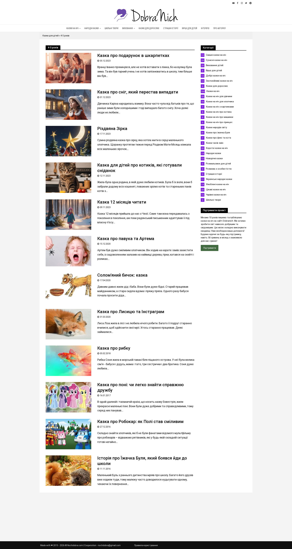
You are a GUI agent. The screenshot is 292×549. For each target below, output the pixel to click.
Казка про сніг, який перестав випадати (137, 92)
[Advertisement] (223, 304)
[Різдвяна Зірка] (68, 140)
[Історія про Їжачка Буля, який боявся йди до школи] (68, 470)
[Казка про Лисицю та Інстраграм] (68, 323)
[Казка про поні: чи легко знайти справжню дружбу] (68, 396)
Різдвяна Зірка (112, 128)
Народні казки (91, 28)
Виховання (127, 28)
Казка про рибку (113, 348)
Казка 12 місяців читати (121, 202)
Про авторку (219, 28)
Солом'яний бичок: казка (122, 275)
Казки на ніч (72, 28)
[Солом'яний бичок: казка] (68, 287)
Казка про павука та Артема (125, 238)
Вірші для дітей (189, 28)
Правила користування (146, 545)
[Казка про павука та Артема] (68, 250)
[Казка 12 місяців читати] (68, 214)
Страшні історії (170, 28)
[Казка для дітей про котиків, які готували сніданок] (68, 177)
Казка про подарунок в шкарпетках (133, 55)
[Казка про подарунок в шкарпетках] (68, 67)
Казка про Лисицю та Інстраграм (130, 311)
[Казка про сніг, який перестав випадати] (68, 104)
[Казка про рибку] (68, 360)
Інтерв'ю (205, 28)
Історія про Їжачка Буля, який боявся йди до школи (142, 461)
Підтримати (209, 248)
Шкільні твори (111, 28)
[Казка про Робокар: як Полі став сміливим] (68, 433)
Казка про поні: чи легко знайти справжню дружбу (140, 387)
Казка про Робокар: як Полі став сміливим (140, 421)
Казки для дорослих (149, 28)
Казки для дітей (51, 35)
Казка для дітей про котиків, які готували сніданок (139, 168)
